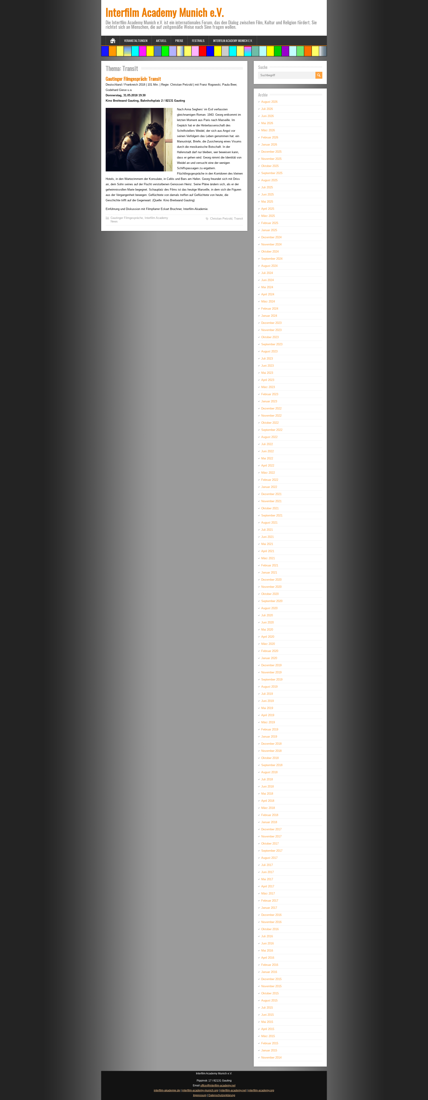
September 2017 (271, 850)
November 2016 (271, 922)
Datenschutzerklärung (221, 1095)
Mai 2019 (267, 708)
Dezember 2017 (271, 829)
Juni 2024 (267, 280)
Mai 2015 (267, 1022)
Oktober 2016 (270, 929)
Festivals (198, 40)
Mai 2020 (267, 629)
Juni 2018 (267, 786)
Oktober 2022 (270, 422)
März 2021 (268, 558)
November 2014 (271, 1057)
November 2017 (271, 836)
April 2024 (267, 294)
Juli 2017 (267, 865)
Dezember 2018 (271, 743)
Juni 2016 (267, 943)
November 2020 (271, 586)
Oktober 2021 (270, 508)
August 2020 (269, 608)
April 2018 (267, 800)
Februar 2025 (269, 223)
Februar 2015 (269, 1043)
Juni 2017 (267, 872)
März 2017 (268, 893)
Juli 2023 (267, 358)
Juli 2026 (267, 109)
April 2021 (267, 551)
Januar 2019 (269, 736)
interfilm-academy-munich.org (200, 1090)
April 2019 (267, 715)
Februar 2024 (269, 308)
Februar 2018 (269, 815)
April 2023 (267, 380)
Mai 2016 (267, 950)
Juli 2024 (267, 273)
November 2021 (271, 501)
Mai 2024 (267, 287)
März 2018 (268, 808)
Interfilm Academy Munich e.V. (165, 12)
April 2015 (267, 1029)
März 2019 (268, 722)
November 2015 (271, 986)
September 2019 (271, 679)
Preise (179, 40)
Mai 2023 (267, 372)
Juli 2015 (267, 1007)
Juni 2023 (267, 365)
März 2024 (268, 301)
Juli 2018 (267, 779)
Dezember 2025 (271, 151)
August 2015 (269, 1000)
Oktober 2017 (270, 843)
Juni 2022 (267, 451)
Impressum (199, 1095)
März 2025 (268, 216)
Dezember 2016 (271, 915)
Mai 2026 (267, 123)
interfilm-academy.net (233, 1090)
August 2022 (269, 437)
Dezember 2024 (271, 237)
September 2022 (271, 430)
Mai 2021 (267, 544)
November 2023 (271, 330)
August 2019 (269, 686)
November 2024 (271, 244)
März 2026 (268, 130)
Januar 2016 (269, 972)
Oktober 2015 (270, 993)
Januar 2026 (269, 144)
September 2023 (271, 344)
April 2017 (267, 886)
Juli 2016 (267, 936)
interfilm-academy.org (261, 1090)
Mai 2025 (267, 201)
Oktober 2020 (270, 594)
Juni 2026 (267, 116)
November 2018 (271, 751)
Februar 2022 (269, 479)
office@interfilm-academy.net (217, 1085)
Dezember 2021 (271, 494)
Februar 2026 (269, 137)
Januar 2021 (269, 572)
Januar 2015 (269, 1050)
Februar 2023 (269, 394)
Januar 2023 (269, 401)
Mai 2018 (267, 793)
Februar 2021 (269, 565)
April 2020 (267, 636)
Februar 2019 (269, 729)
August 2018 (269, 772)
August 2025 (269, 180)
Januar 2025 (269, 230)
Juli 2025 (267, 187)
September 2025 (271, 173)
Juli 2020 (267, 615)
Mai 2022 (267, 458)
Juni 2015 (267, 1014)
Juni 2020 (267, 622)
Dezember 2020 (271, 579)
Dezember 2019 (271, 665)
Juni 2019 (267, 701)
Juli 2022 (267, 444)
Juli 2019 (267, 693)
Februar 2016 (269, 964)
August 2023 (269, 351)
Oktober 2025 (270, 166)
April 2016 (267, 957)
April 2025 (267, 208)
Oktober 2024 (270, 251)
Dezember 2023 (271, 323)
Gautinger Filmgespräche (127, 218)
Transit (238, 218)
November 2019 (271, 672)
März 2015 (268, 1036)
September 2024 (271, 258)
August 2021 (269, 522)
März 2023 (268, 387)
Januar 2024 (269, 315)
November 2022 (271, 415)
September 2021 (271, 515)
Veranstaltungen (135, 40)
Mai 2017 (267, 879)
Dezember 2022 (271, 408)
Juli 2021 (267, 529)
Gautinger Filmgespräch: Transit (133, 78)
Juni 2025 (267, 194)
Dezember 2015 (271, 979)
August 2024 (269, 265)
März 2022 (268, 472)
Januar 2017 (269, 907)
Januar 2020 (269, 658)
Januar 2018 (269, 822)
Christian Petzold (221, 218)
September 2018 (271, 765)
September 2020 (271, 601)
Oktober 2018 (270, 758)
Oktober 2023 (270, 337)
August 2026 (269, 101)
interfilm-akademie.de (167, 1090)
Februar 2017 (269, 900)
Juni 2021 (267, 537)
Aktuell (161, 40)
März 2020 (268, 644)
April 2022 (267, 465)
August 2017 (269, 857)
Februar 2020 (269, 651)
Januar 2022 (269, 487)
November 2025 (271, 158)
